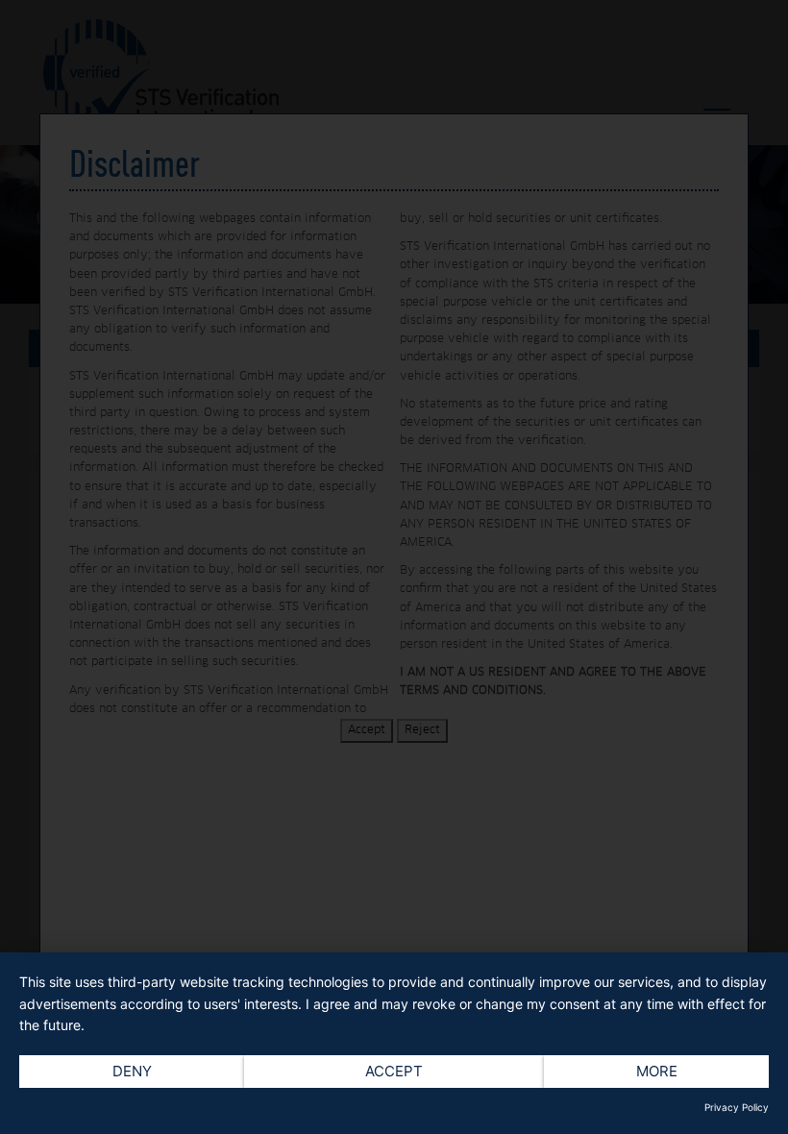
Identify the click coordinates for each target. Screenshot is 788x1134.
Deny (132, 1071)
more (656, 1071)
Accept (394, 1071)
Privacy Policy (736, 1107)
